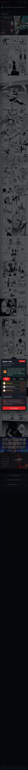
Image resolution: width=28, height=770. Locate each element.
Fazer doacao (14, 408)
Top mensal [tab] (14, 379)
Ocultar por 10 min (8, 396)
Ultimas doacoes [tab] (21, 379)
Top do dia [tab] (6, 379)
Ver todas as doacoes (8, 394)
